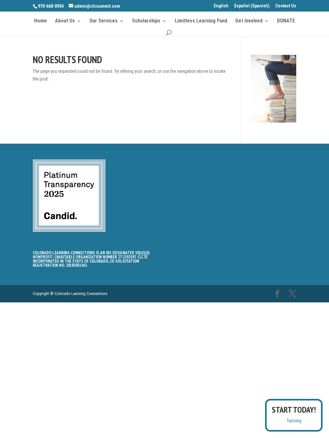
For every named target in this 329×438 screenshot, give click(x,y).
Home (40, 21)
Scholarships (146, 21)
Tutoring (294, 420)
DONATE (286, 21)
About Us (65, 21)
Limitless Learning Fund (201, 21)
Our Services (103, 21)
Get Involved (248, 21)
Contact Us (285, 6)
